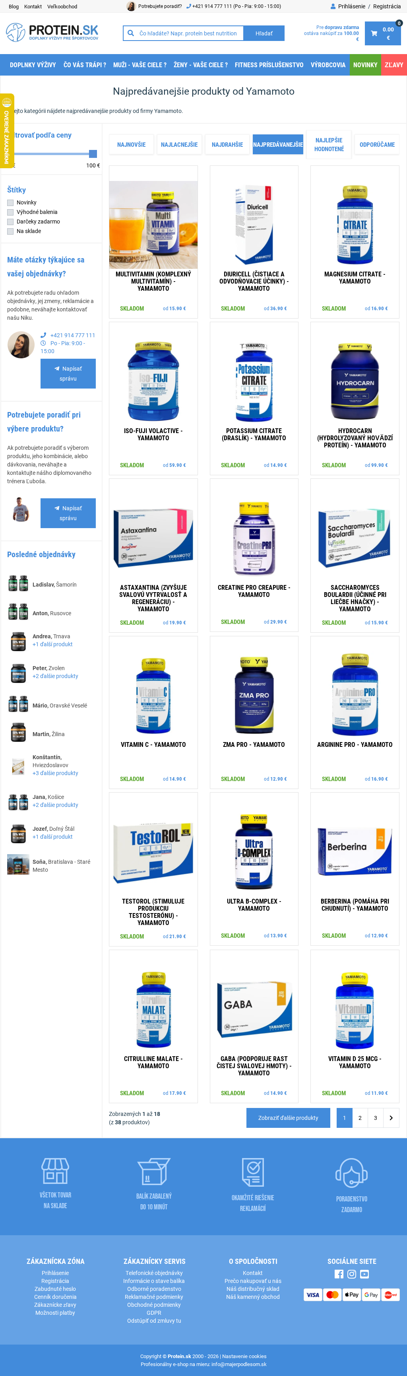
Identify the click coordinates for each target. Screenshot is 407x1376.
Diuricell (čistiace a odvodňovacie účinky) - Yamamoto (254, 281)
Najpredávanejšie (278, 144)
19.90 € (177, 622)
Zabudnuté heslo (55, 1288)
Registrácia (387, 6)
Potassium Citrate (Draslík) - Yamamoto (254, 434)
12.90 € (278, 778)
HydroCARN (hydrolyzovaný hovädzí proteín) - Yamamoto (355, 437)
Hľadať (264, 33)
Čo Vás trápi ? (85, 64)
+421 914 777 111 (212, 6)
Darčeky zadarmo (38, 221)
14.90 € (278, 464)
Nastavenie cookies (244, 1356)
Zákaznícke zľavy (55, 1304)
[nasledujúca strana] (391, 1118)
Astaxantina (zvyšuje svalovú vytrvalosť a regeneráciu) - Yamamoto (153, 598)
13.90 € (278, 935)
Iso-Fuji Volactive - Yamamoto (153, 434)
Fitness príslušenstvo (269, 64)
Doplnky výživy (33, 64)
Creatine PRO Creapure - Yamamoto (254, 591)
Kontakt (253, 1273)
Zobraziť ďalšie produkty (288, 1117)
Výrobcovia (328, 64)
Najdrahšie (227, 144)
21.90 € (177, 936)
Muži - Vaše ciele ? (140, 64)
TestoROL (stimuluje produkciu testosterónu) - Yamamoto (153, 912)
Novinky (365, 64)
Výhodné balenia (37, 212)
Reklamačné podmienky (154, 1296)
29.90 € (278, 621)
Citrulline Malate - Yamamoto (153, 1062)
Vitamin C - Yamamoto (153, 744)
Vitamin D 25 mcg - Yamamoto (355, 1062)
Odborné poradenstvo (154, 1288)
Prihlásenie (351, 6)
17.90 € (177, 1092)
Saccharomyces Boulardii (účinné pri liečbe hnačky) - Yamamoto (355, 598)
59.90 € (177, 464)
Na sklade (29, 231)
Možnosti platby (55, 1312)
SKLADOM (132, 308)
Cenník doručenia (55, 1296)
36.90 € (278, 308)
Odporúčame (377, 144)
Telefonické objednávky (154, 1273)
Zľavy (394, 64)
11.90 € (379, 1092)
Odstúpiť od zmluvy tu (154, 1320)
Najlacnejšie (179, 144)
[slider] (93, 154)
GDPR (154, 1312)
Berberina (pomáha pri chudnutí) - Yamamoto (355, 904)
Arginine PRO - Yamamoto (355, 744)
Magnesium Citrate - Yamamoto (355, 277)
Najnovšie (131, 144)
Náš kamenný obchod (253, 1296)
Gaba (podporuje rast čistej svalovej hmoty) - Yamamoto (254, 1065)
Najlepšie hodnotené (329, 144)
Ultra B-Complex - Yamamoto (254, 904)
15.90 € (177, 308)
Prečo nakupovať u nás (253, 1281)
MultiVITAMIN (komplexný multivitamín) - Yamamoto (153, 281)
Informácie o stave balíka (154, 1281)
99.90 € (379, 464)
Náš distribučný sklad (253, 1288)
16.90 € (379, 308)
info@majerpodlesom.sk (239, 1364)
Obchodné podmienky (154, 1304)
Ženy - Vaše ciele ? (201, 64)
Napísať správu (71, 373)
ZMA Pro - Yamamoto (254, 744)
